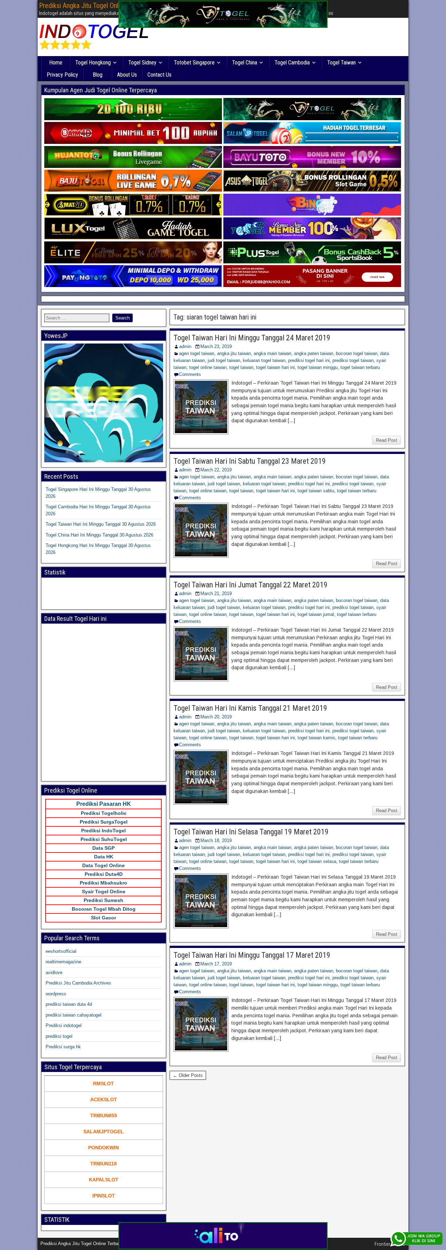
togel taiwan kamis (316, 737)
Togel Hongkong (93, 62)
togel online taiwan (207, 367)
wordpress (56, 993)
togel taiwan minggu (318, 367)
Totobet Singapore (194, 62)
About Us (127, 74)
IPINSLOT (103, 1195)
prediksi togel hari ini (309, 360)
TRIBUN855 (103, 1115)
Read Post (386, 440)
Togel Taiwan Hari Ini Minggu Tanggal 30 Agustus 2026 (101, 524)
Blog (97, 74)
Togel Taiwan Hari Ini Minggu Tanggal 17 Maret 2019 (252, 955)
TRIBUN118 (103, 1163)
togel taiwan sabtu (316, 490)
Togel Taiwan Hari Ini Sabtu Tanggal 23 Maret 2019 (250, 461)
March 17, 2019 (216, 963)
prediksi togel (59, 1036)
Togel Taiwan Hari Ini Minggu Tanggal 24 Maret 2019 (252, 337)
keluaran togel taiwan (264, 360)
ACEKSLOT (103, 1099)
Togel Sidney (142, 62)
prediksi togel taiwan (353, 360)
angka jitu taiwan (234, 353)
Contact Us (159, 74)
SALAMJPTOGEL (103, 1131)
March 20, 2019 (216, 716)
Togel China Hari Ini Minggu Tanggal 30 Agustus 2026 (99, 535)
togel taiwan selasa (317, 861)
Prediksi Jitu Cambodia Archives (78, 983)
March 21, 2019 (216, 593)
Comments (190, 374)
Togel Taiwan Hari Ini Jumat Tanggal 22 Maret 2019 (251, 584)
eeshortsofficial (61, 951)
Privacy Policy (62, 74)
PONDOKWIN (103, 1147)
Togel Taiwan (341, 62)
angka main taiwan (272, 353)
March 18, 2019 (216, 840)
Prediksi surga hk (63, 1046)
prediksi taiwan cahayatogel (73, 1015)
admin (185, 346)
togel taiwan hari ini (275, 367)
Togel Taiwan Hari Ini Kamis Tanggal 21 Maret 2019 (250, 708)
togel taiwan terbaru (360, 367)
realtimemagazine (63, 961)
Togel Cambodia (292, 62)
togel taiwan (241, 367)
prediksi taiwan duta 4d (69, 1004)
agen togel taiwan (196, 353)
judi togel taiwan (224, 360)
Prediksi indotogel (64, 1025)
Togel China (244, 62)
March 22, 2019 (216, 469)
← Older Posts (188, 1075)
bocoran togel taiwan (356, 353)
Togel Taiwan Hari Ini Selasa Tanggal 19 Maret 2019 (251, 831)
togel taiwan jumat (316, 614)
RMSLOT (103, 1083)
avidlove (54, 972)
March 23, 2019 (216, 346)
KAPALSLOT (103, 1179)
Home (55, 62)
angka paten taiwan (313, 353)
